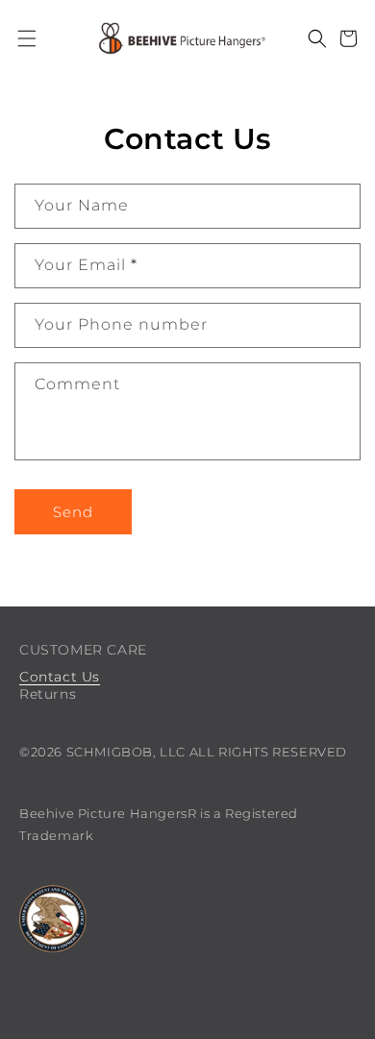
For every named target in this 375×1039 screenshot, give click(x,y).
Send (73, 512)
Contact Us (59, 676)
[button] (27, 38)
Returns (47, 694)
